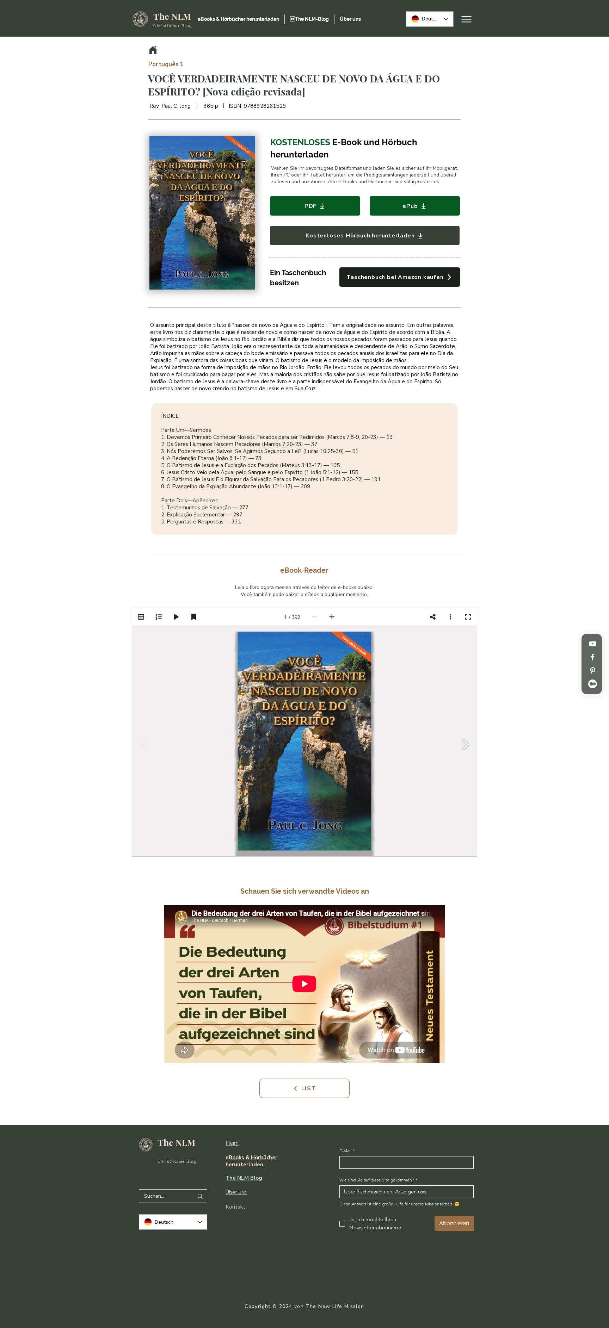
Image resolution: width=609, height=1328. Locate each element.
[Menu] (466, 19)
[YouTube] (592, 643)
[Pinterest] (592, 670)
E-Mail (347, 1150)
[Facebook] (592, 657)
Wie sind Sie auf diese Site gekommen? (378, 1180)
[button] (202, 213)
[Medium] (592, 683)
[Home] (153, 50)
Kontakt (235, 1206)
